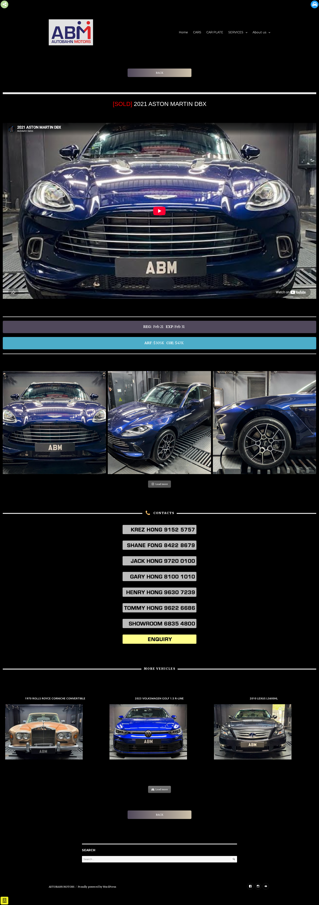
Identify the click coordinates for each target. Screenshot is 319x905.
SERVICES (235, 32)
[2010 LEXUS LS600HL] (264, 728)
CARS (197, 32)
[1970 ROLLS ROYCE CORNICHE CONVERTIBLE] (55, 728)
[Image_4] (159, 422)
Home (183, 32)
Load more (161, 484)
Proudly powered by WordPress (97, 886)
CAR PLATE (214, 32)
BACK (159, 72)
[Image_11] (264, 422)
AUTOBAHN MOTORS (61, 886)
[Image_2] (54, 422)
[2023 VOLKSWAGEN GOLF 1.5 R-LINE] (159, 728)
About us (259, 32)
